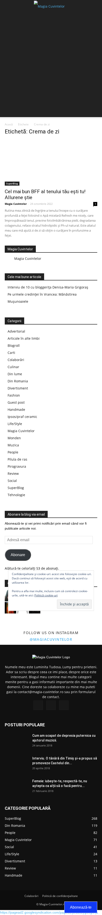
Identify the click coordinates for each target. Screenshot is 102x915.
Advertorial (16, 331)
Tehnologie (16, 495)
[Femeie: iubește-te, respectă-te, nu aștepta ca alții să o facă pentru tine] (16, 787)
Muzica (13, 445)
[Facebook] (38, 705)
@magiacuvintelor (51, 639)
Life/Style (15, 423)
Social (12, 480)
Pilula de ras (17, 459)
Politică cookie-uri (46, 595)
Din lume (15, 374)
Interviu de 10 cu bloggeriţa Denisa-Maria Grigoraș (48, 287)
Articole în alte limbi (24, 338)
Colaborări (16, 359)
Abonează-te (81, 907)
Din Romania (18, 381)
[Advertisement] (51, 66)
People (13, 452)
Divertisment (18, 388)
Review (13, 473)
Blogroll (14, 345)
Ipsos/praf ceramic (22, 416)
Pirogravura (17, 466)
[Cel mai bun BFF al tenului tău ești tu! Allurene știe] (51, 163)
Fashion (14, 395)
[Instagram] (51, 705)
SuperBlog (12, 183)
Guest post (16, 402)
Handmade (16, 409)
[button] (95, 6)
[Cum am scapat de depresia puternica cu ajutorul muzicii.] (16, 741)
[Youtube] (64, 705)
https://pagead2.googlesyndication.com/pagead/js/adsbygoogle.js (49, 912)
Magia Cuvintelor (16, 204)
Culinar (13, 367)
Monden (14, 438)
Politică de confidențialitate (60, 896)
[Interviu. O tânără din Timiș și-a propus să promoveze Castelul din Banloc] (16, 764)
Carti (11, 352)
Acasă (9, 124)
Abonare (18, 555)
